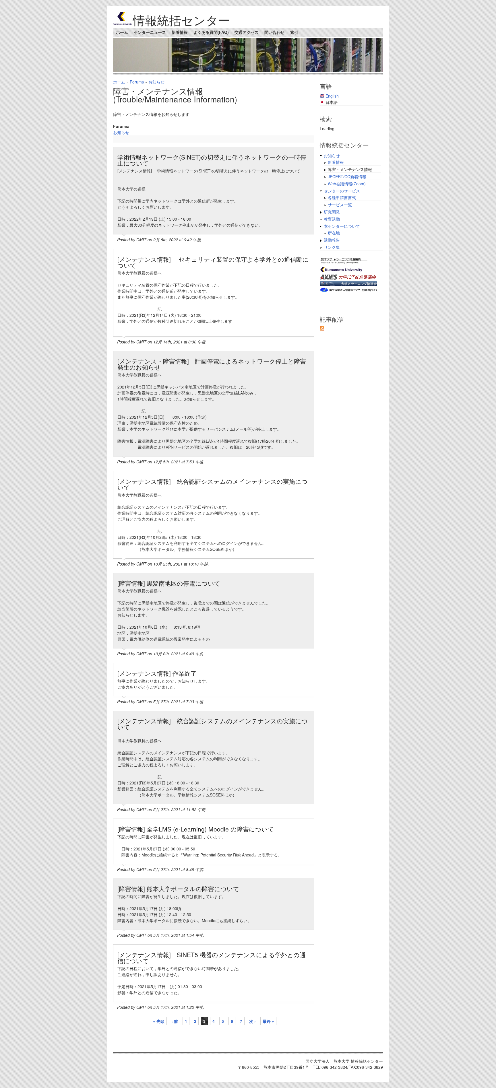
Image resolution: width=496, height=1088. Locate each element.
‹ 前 (174, 1021)
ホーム (122, 32)
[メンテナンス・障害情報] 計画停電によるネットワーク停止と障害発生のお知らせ (211, 364)
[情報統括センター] (122, 23)
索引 (294, 32)
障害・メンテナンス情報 (350, 169)
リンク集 (332, 247)
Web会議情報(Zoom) (347, 183)
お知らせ (156, 82)
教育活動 (332, 219)
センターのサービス (342, 191)
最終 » (268, 1021)
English (331, 96)
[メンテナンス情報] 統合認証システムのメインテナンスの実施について (212, 484)
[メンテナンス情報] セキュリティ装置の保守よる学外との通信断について (213, 262)
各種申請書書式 (342, 197)
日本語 (331, 102)
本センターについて (342, 226)
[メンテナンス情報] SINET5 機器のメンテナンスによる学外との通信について (211, 957)
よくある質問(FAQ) (211, 32)
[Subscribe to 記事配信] (322, 329)
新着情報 (180, 32)
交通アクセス (247, 32)
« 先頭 (158, 1021)
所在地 (334, 233)
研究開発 (332, 212)
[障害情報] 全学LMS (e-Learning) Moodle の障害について (195, 829)
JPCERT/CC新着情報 (347, 176)
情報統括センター (181, 19)
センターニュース (150, 32)
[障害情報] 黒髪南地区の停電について (168, 583)
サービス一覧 (340, 204)
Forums (137, 82)
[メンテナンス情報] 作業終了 (157, 673)
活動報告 (332, 240)
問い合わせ (274, 32)
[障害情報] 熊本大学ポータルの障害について (178, 888)
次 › (252, 1021)
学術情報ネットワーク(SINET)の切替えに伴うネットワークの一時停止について (211, 160)
